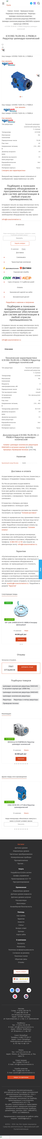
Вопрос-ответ (21, 928)
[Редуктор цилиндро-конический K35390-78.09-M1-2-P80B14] (21, 82)
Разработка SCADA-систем (21, 873)
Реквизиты (21, 947)
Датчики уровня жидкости (21, 894)
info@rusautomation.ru (11, 219)
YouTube (20, 996)
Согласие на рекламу (21, 953)
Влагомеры (21, 903)
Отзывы (21, 962)
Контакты (21, 943)
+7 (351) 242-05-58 (23, 1025)
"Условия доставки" (28, 513)
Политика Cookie (21, 956)
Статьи (21, 925)
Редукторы (7, 700)
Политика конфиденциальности (21, 950)
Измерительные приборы (21, 857)
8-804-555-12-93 (16, 542)
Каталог (21, 844)
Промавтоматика (21, 860)
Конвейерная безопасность (21, 907)
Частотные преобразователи (21, 854)
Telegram (23, 990)
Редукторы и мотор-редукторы (26, 700)
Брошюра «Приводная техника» (16, 450)
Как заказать (7, 61)
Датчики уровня (21, 848)
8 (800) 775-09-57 (22, 1062)
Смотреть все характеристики (13, 171)
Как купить (21, 916)
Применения (21, 887)
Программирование (21, 882)
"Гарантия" (12, 586)
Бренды (21, 931)
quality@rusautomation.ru (24, 1073)
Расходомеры (21, 900)
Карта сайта (21, 935)
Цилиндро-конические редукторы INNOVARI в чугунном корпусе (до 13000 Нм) (20, 687)
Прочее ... (21, 864)
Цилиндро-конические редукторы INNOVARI (20, 692)
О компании (21, 940)
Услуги (21, 869)
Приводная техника (10, 703)
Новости (21, 922)
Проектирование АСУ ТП (21, 879)
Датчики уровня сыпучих (21, 897)
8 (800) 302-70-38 (22, 1071)
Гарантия (21, 919)
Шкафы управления (21, 876)
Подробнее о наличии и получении (20, 302)
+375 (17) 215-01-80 (23, 1052)
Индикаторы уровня (21, 851)
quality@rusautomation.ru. (18, 583)
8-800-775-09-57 (25, 1037)
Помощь (21, 912)
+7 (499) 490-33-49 (21, 1013)
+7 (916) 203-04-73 (24, 1011)
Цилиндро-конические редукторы (16, 696)
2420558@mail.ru (24, 1118)
